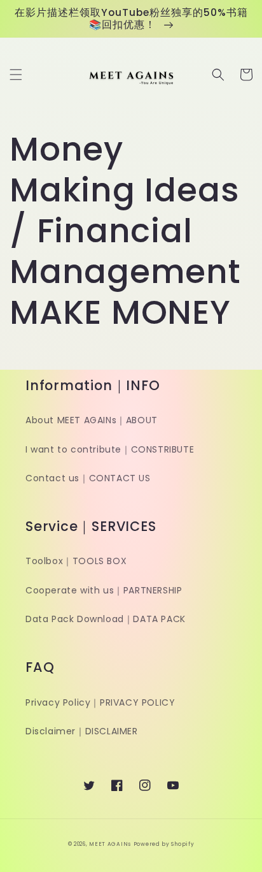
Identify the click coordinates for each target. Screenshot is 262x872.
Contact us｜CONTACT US (88, 478)
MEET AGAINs (110, 844)
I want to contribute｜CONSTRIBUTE (109, 449)
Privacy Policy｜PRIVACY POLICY (100, 702)
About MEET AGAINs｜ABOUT (91, 420)
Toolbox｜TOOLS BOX (76, 561)
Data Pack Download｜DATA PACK (105, 619)
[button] (16, 75)
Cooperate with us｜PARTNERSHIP (103, 590)
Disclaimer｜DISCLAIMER (81, 731)
